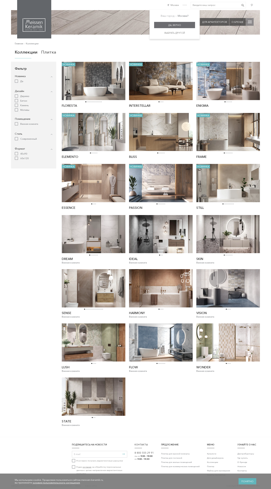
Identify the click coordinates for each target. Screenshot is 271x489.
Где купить (242, 458)
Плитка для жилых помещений (176, 462)
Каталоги (211, 453)
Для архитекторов (214, 21)
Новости (241, 466)
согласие (87, 467)
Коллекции (32, 43)
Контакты (242, 470)
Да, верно (174, 25)
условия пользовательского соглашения (56, 482)
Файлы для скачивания (218, 470)
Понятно (247, 481)
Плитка (48, 52)
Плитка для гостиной (171, 458)
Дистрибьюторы (245, 453)
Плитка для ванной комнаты (175, 453)
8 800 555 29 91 (144, 452)
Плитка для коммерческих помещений (180, 466)
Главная (19, 43)
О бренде (238, 21)
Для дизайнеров (215, 458)
